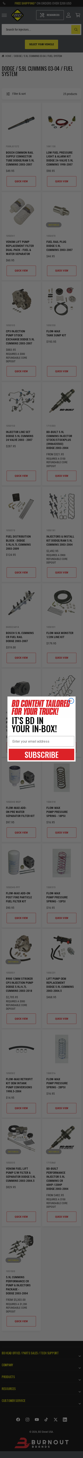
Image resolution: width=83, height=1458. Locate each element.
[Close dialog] (71, 701)
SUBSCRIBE (41, 754)
